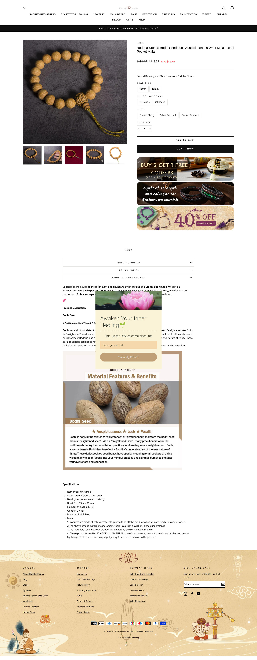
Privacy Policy (83, 612)
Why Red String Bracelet (142, 574)
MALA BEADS (118, 14)
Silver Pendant (168, 115)
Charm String (147, 115)
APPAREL (222, 14)
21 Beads (160, 101)
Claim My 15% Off (128, 357)
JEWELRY (99, 14)
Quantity (144, 122)
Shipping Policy (128, 263)
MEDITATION (149, 14)
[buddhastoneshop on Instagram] (185, 594)
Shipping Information (87, 590)
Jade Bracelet (136, 584)
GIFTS (129, 19)
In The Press (29, 612)
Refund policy (128, 270)
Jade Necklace (137, 590)
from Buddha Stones (165, 76)
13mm (143, 88)
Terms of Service (85, 601)
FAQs (79, 595)
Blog (25, 579)
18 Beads (145, 101)
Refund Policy (83, 584)
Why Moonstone (138, 601)
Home (140, 42)
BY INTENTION (188, 14)
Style (141, 109)
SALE (134, 14)
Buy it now (185, 149)
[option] (128, 28)
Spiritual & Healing (139, 579)
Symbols (27, 590)
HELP (141, 19)
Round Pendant (190, 115)
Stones (26, 584)
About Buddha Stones (128, 278)
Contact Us (82, 574)
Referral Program (31, 606)
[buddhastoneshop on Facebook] (192, 594)
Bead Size (144, 83)
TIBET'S (206, 14)
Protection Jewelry (139, 595)
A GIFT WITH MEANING (74, 14)
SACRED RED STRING (42, 14)
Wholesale (28, 601)
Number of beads (150, 96)
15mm (155, 88)
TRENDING (168, 14)
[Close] (158, 294)
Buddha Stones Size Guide (35, 595)
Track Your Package (86, 579)
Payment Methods (85, 606)
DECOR (116, 19)
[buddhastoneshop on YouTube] (198, 594)
